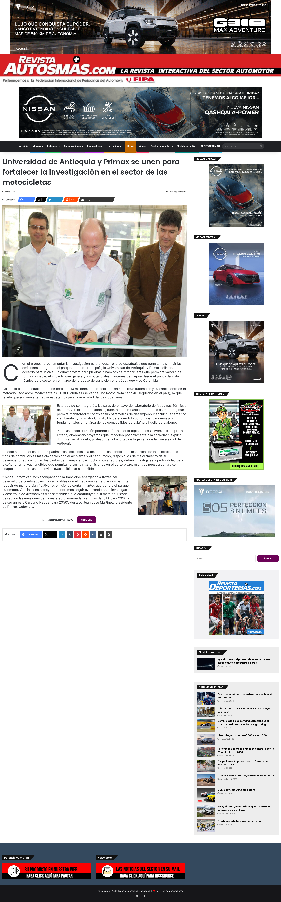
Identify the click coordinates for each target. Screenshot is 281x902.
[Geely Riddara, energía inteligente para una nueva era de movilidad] (206, 811)
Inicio (24, 146)
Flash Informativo (186, 146)
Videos (142, 146)
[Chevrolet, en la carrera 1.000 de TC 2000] (206, 739)
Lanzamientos (114, 146)
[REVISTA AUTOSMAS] (140, 69)
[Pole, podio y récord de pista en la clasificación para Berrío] (206, 698)
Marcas (37, 146)
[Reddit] (85, 534)
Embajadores (94, 146)
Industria (52, 146)
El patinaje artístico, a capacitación (239, 821)
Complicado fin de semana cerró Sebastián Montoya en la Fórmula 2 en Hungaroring (243, 722)
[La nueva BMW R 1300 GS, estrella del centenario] (206, 780)
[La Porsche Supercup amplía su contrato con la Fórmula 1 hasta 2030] (206, 752)
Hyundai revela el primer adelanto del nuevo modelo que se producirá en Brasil (243, 661)
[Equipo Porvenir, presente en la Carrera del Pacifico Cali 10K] (206, 766)
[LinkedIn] (62, 534)
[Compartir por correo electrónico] (101, 534)
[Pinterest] (77, 534)
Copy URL (86, 519)
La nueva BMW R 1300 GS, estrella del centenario (246, 775)
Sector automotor (161, 146)
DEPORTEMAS (211, 146)
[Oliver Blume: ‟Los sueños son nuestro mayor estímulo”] (206, 712)
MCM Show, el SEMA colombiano (236, 789)
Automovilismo (72, 146)
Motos (130, 146)
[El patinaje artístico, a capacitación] (206, 825)
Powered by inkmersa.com (169, 891)
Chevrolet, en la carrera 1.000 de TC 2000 (242, 735)
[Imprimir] (109, 534)
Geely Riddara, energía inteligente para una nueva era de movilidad (243, 808)
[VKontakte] (93, 534)
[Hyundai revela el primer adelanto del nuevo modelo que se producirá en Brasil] (206, 664)
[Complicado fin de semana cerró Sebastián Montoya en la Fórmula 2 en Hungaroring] (206, 725)
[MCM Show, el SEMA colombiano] (206, 795)
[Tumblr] (70, 534)
